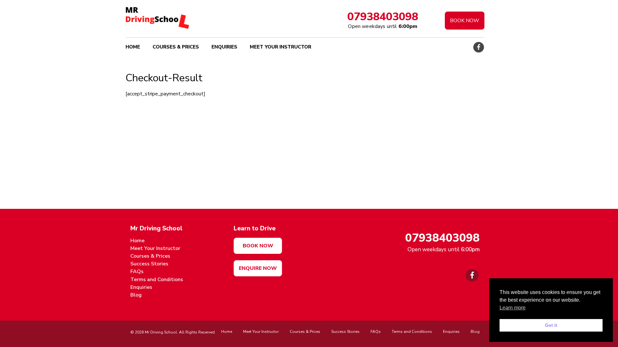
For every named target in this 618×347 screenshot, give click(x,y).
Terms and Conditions (156, 279)
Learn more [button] (513, 307)
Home (133, 47)
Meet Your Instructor (280, 47)
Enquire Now (258, 268)
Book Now (464, 20)
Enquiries (224, 47)
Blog (136, 294)
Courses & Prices (176, 47)
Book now (258, 245)
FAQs (137, 271)
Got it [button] (551, 325)
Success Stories (149, 263)
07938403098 (382, 16)
